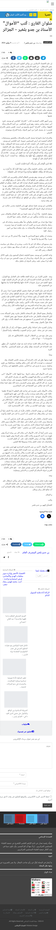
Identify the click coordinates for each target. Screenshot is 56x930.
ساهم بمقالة (17, 913)
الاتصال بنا (6, 913)
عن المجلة (31, 910)
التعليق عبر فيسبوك (24, 732)
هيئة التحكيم (7, 910)
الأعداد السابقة (30, 913)
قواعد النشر (43, 913)
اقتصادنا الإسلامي (20, 925)
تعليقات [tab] (24, 724)
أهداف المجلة (19, 910)
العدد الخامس (47, 42)
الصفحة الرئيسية (44, 910)
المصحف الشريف (25, 916)
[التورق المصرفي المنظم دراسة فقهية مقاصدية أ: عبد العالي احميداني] (14, 605)
